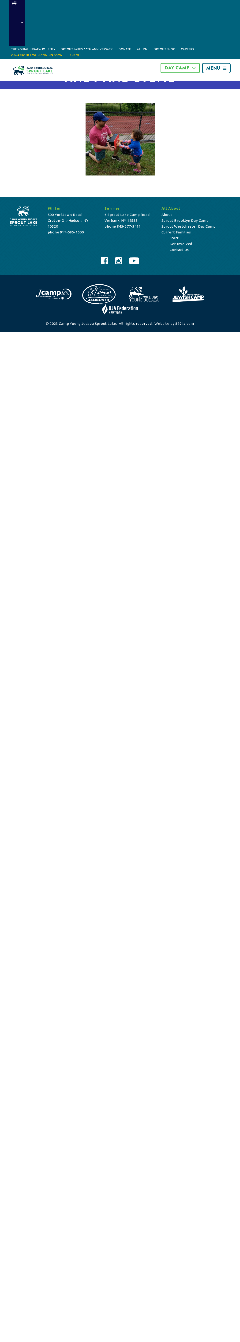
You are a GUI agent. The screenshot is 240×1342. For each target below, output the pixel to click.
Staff (174, 238)
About (166, 215)
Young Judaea (17, 23)
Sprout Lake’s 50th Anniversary (86, 49)
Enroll (75, 55)
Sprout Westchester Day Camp (188, 226)
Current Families (176, 232)
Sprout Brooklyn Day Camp (185, 220)
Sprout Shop (164, 49)
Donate (125, 49)
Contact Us (179, 250)
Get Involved (181, 244)
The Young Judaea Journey (33, 49)
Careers (187, 49)
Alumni (142, 49)
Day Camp (177, 67)
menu (213, 68)
